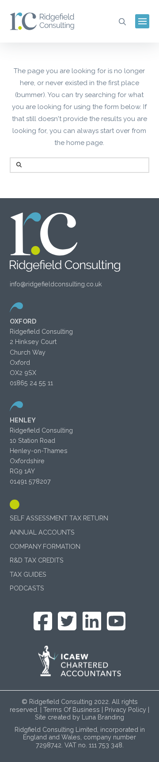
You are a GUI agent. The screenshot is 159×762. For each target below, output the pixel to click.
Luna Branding (103, 717)
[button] (122, 21)
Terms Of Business (71, 709)
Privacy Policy (125, 709)
